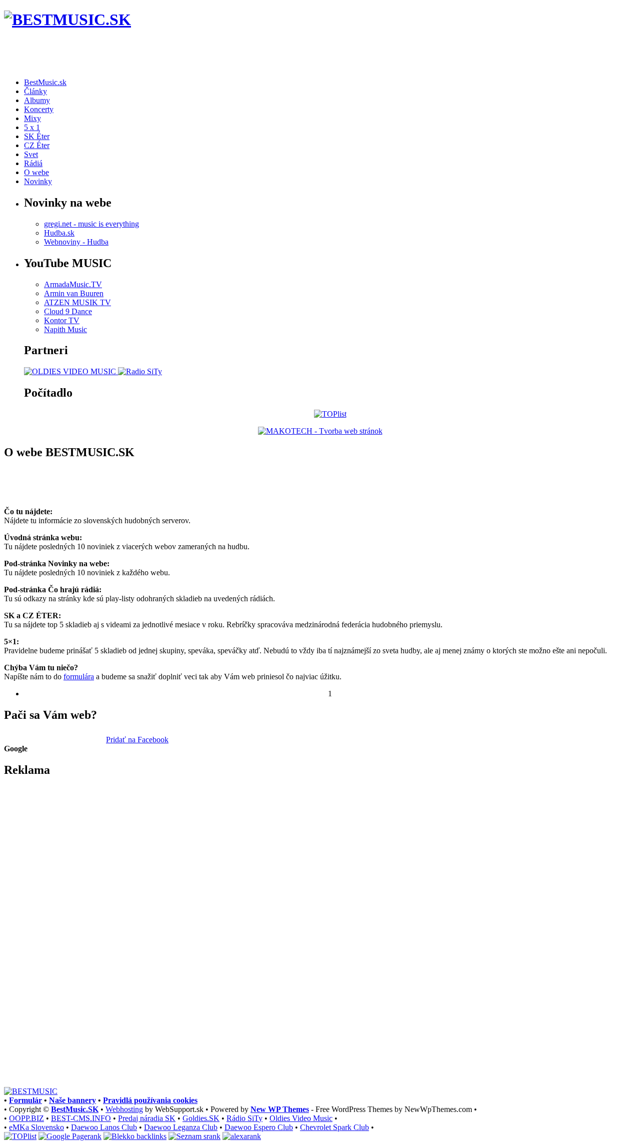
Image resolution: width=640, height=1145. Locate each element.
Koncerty (39, 109)
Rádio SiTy (244, 1118)
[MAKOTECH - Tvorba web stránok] (320, 431)
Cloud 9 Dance (68, 311)
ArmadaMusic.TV (73, 284)
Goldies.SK (201, 1118)
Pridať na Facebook (137, 739)
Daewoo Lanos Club (104, 1127)
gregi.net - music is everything (91, 224)
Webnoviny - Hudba (76, 242)
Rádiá (33, 163)
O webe (36, 172)
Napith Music (65, 329)
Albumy (37, 100)
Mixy (32, 118)
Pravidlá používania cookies (150, 1100)
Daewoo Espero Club (258, 1127)
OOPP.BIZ (26, 1118)
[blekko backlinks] (135, 1136)
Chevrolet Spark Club (334, 1127)
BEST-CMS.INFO (81, 1118)
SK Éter (37, 136)
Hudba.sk (59, 233)
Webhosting (124, 1109)
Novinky (38, 181)
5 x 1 (32, 127)
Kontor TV (62, 320)
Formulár (25, 1100)
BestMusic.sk (45, 82)
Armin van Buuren (74, 293)
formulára (79, 676)
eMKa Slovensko (36, 1127)
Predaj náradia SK (147, 1118)
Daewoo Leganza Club (181, 1127)
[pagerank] (70, 1136)
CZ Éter (37, 145)
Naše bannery (72, 1100)
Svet (31, 154)
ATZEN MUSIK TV (77, 302)
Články (35, 91)
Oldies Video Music (301, 1118)
